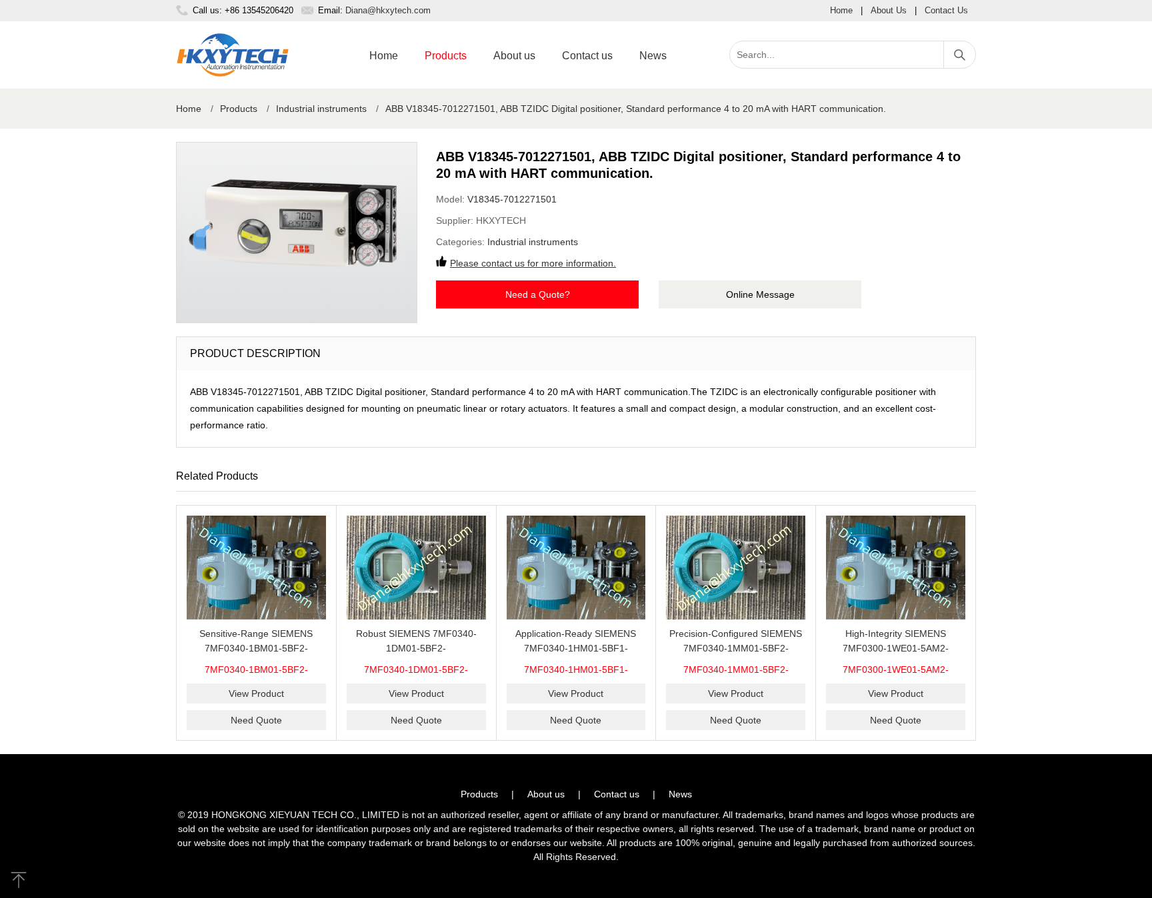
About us (514, 55)
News (653, 55)
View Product (256, 693)
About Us (889, 10)
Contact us (587, 55)
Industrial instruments (321, 108)
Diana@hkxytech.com (388, 10)
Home (841, 10)
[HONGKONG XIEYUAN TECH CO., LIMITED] (232, 55)
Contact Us (946, 10)
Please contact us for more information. (533, 263)
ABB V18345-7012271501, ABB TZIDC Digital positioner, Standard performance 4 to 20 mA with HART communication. (635, 108)
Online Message (760, 294)
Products (446, 55)
